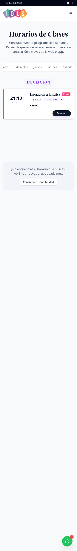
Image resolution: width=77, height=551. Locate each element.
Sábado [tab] (67, 67)
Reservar (61, 113)
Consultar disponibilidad (38, 182)
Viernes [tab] (52, 67)
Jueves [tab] (38, 67)
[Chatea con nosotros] (67, 541)
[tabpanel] (38, 99)
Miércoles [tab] (22, 67)
